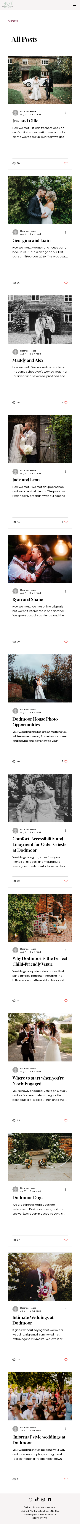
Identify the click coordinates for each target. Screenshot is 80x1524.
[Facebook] (49, 1499)
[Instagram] (43, 1499)
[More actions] (67, 112)
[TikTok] (37, 1499)
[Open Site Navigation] (73, 5)
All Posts (13, 21)
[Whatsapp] (30, 1499)
